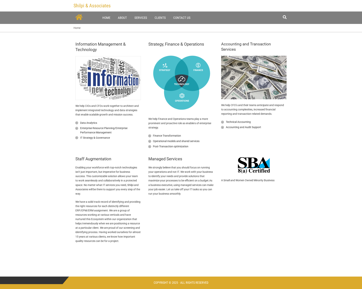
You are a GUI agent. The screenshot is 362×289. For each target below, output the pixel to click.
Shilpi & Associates (92, 5)
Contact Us (181, 18)
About (122, 18)
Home (106, 18)
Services (140, 18)
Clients (160, 18)
